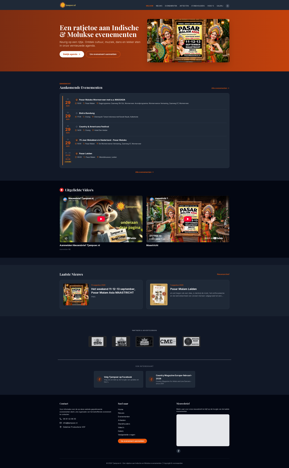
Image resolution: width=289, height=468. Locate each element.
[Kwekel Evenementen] (144, 341)
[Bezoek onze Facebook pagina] (178, 451)
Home (120, 409)
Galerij (220, 6)
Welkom (149, 6)
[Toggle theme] (227, 6)
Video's (210, 6)
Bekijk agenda (70, 54)
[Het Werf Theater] (121, 341)
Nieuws (159, 6)
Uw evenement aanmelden (103, 54)
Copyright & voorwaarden (173, 463)
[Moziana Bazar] (191, 341)
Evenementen (171, 6)
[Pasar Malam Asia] (98, 341)
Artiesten (184, 6)
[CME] (168, 341)
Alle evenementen (219, 88)
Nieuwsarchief (223, 274)
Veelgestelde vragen (126, 435)
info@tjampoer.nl (70, 423)
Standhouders (198, 6)
